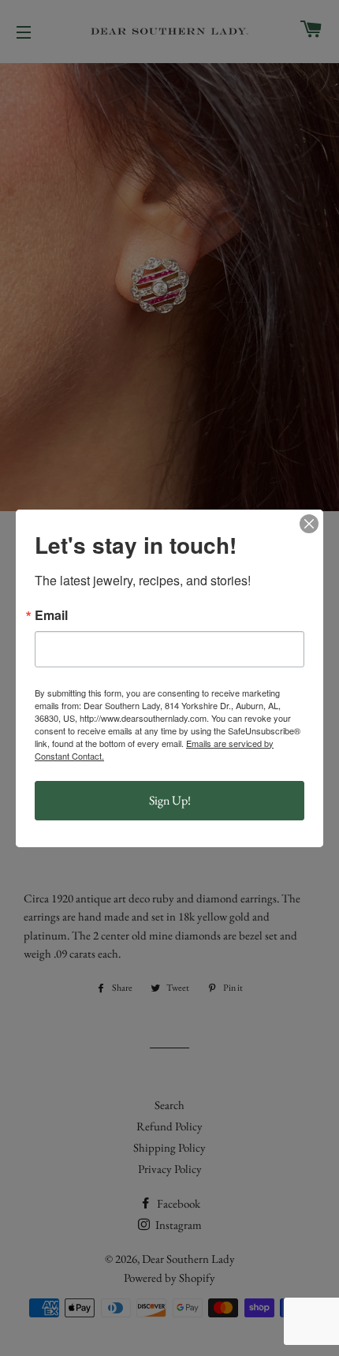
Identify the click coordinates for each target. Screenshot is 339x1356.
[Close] (309, 523)
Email (51, 615)
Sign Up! (170, 800)
